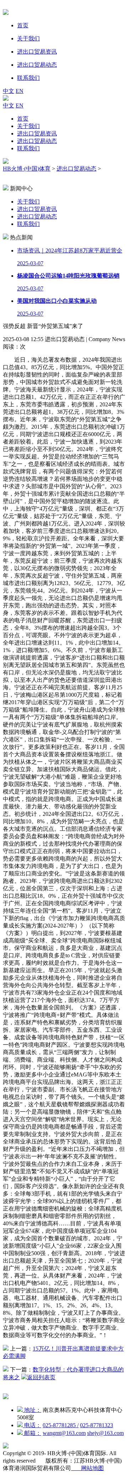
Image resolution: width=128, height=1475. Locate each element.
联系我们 (28, 148)
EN (19, 91)
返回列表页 (41, 1377)
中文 (8, 91)
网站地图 (87, 1468)
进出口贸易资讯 (37, 133)
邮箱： (32, 1433)
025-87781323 (96, 1425)
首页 (22, 119)
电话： (32, 1425)
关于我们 (28, 126)
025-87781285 (61, 1425)
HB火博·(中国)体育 (26, 169)
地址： (32, 1410)
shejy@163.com (105, 1433)
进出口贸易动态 (37, 141)
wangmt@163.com (64, 1433)
